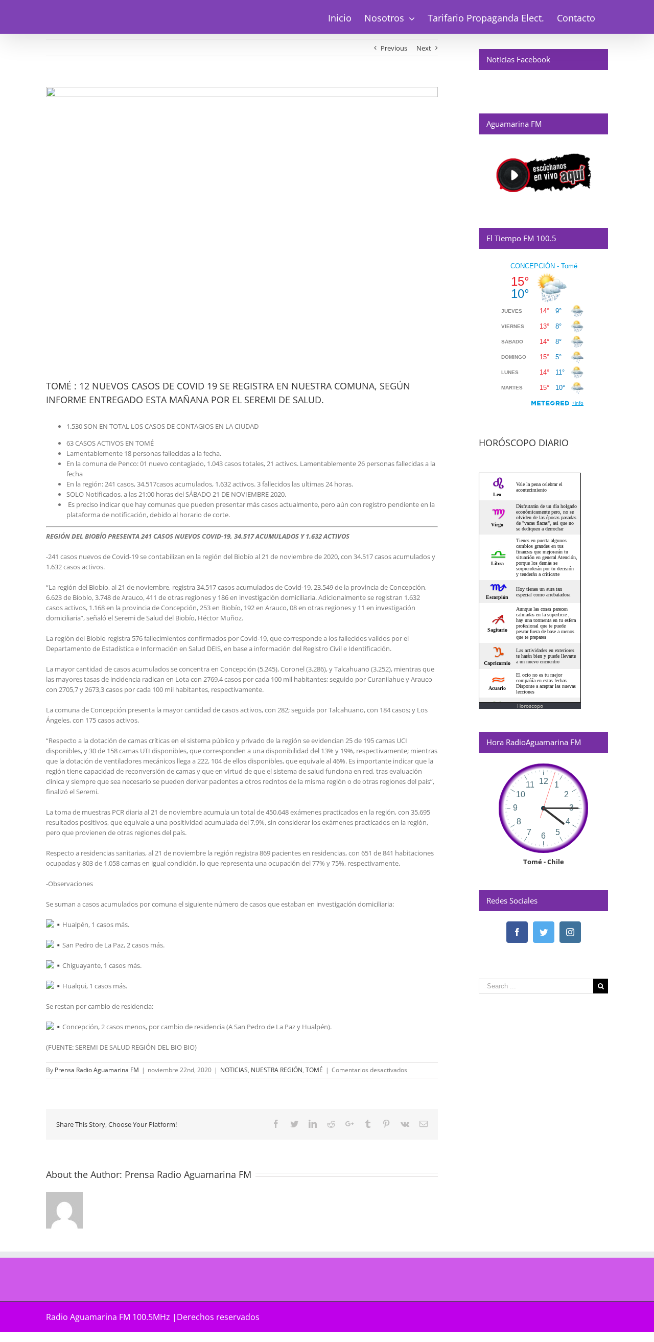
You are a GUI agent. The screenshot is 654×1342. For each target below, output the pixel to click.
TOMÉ (314, 1070)
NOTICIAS (234, 1070)
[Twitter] (543, 932)
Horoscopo (530, 705)
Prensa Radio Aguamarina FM (97, 1070)
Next (423, 48)
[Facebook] (517, 932)
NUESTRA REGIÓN (276, 1070)
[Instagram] (570, 932)
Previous (394, 48)
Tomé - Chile (543, 861)
